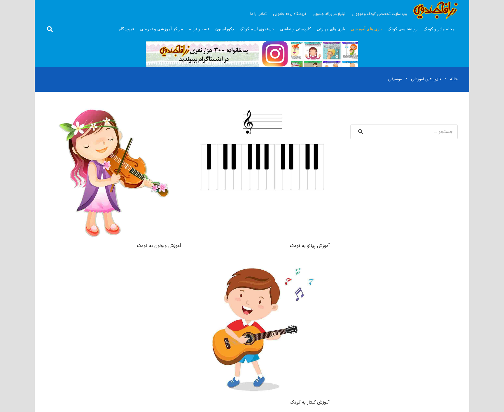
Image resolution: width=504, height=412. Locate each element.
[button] (49, 29)
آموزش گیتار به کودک (310, 402)
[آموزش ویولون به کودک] (113, 110)
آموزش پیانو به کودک (310, 245)
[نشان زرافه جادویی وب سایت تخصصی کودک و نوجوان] (435, 10)
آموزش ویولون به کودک (159, 245)
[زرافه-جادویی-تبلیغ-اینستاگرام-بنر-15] (252, 54)
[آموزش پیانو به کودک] (262, 110)
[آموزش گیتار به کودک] (262, 266)
